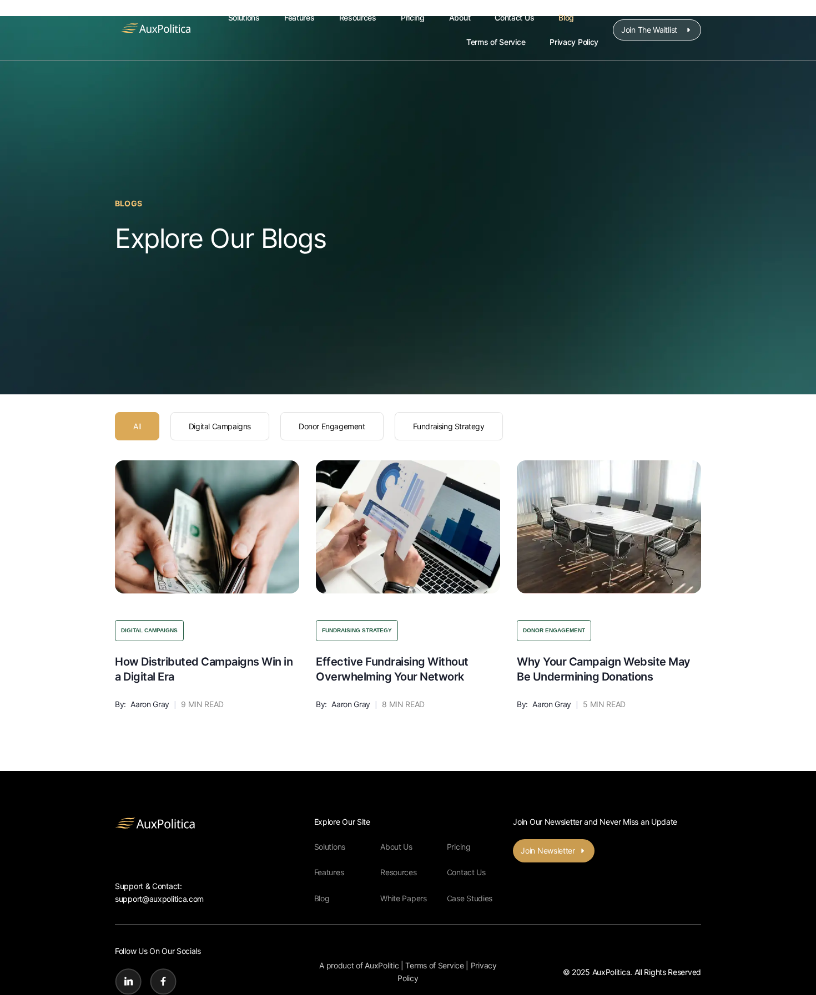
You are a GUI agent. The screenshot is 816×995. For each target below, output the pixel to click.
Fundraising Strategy (449, 426)
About (460, 17)
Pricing (413, 17)
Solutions (244, 17)
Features (299, 17)
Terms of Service (495, 42)
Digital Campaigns (220, 426)
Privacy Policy (574, 42)
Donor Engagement (332, 426)
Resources (357, 17)
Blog (566, 17)
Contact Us (514, 17)
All (137, 426)
